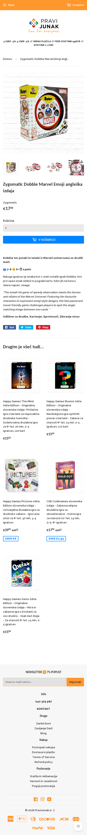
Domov (7, 58)
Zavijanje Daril (43, 728)
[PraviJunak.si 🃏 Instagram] (42, 799)
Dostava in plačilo (43, 752)
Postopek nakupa (43, 747)
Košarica (78, 5)
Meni (11, 5)
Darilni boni (43, 723)
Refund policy (44, 762)
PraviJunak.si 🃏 (45, 810)
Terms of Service (43, 757)
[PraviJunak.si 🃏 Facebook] (36, 799)
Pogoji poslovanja (43, 786)
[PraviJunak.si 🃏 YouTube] (49, 799)
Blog (43, 733)
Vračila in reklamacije (43, 776)
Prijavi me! (75, 682)
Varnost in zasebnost (43, 781)
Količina (8, 220)
